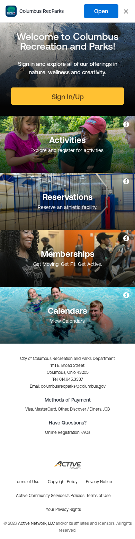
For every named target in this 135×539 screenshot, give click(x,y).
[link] (126, 124)
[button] (68, 386)
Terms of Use (98, 495)
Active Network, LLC (37, 523)
